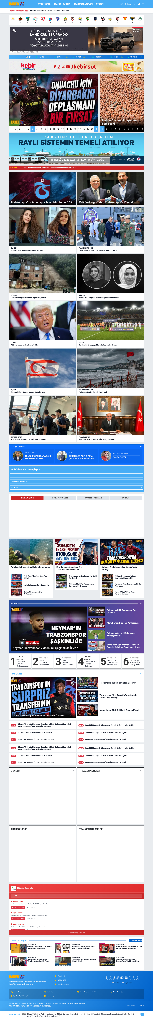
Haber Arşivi (51, 996)
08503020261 (62, 980)
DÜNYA (13, 343)
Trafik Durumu (51, 992)
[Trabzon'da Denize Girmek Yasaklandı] (110, 368)
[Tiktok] (129, 978)
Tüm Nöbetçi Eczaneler (77, 933)
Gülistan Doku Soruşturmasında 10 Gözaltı (27, 250)
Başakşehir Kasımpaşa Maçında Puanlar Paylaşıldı (98, 345)
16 (75, 129)
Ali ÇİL (71, 452)
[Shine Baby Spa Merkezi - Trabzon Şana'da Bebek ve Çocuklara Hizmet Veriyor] (96, 646)
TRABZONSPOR (44, 4)
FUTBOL (81, 343)
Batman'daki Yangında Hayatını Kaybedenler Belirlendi (99, 298)
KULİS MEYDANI (80, 1004)
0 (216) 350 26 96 (19, 918)
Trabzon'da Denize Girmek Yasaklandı (93, 392)
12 (58, 129)
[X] (110, 978)
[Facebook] (106, 978)
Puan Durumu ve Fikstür (88, 992)
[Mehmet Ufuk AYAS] (106, 456)
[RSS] (137, 978)
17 (79, 129)
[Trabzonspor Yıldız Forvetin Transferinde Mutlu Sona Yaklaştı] (87, 696)
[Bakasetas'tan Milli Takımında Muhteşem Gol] (96, 634)
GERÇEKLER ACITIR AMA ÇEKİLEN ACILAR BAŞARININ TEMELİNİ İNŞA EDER (82, 457)
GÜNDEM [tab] (125, 498)
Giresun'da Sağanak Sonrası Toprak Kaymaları (28, 298)
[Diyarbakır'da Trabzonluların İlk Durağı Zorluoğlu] (110, 415)
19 (88, 129)
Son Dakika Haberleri (20, 996)
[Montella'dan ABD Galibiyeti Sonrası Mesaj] (87, 710)
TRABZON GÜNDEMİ (86, 248)
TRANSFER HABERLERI (83, 4)
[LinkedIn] (122, 978)
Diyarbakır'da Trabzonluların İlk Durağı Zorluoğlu (97, 439)
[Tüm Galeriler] (141, 674)
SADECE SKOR (120, 457)
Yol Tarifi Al (31, 907)
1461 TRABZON (14, 1006)
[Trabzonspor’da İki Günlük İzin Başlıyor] (87, 683)
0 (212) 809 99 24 (19, 907)
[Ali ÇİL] (62, 456)
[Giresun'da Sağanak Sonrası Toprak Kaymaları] (42, 273)
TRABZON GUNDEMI (62, 4)
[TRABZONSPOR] (73, 829)
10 (50, 129)
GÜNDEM (100, 4)
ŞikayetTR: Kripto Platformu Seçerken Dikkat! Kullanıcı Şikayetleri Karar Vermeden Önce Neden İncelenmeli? (44, 725)
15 (71, 129)
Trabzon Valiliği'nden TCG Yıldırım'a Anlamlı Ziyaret (98, 250)
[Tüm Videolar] (141, 603)
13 (62, 129)
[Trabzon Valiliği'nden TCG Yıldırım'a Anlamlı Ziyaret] (110, 226)
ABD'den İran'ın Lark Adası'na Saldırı (24, 345)
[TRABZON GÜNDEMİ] (141, 771)
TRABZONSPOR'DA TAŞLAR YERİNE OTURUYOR (38, 457)
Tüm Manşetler (118, 992)
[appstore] (116, 983)
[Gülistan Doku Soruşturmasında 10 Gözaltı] (42, 226)
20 (92, 129)
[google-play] (126, 983)
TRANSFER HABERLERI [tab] (93, 498)
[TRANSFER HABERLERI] (141, 829)
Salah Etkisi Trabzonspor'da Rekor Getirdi (113, 662)
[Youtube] (126, 978)
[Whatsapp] (133, 978)
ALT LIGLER (25, 1006)
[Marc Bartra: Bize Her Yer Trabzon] (96, 623)
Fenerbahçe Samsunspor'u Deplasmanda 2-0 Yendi (52, 11)
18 (84, 129)
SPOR (64, 1004)
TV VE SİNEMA (35, 1006)
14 (67, 129)
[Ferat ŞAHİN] (18, 456)
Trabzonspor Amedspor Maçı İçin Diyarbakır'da (28, 439)
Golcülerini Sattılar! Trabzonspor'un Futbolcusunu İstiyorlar (23, 664)
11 (54, 129)
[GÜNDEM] (73, 771)
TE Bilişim (140, 1006)
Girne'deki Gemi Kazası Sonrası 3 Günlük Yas (28, 392)
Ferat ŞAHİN (30, 452)
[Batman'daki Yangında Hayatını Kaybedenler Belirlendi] (110, 273)
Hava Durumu (18, 992)
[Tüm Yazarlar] (141, 447)
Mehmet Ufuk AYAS (120, 454)
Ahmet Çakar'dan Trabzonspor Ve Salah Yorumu (45, 662)
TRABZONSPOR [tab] (27, 498)
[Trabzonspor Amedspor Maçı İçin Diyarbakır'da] (42, 415)
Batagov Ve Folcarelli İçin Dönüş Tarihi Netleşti (135, 662)
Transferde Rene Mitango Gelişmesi (91, 664)
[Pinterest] (114, 978)
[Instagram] (118, 978)
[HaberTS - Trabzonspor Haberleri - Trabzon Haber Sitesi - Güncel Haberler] (17, 4)
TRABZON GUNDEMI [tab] (60, 498)
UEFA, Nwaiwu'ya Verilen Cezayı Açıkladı (67, 662)
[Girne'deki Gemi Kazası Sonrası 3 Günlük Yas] (42, 368)
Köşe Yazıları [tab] (19, 447)
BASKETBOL (46, 1006)
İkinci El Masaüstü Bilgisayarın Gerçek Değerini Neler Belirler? (110, 725)
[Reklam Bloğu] (76, 40)
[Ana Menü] (142, 4)
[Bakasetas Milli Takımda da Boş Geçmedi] (96, 611)
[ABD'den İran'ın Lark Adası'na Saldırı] (42, 320)
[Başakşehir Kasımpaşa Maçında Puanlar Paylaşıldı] (110, 320)
